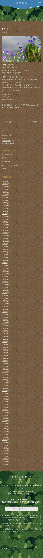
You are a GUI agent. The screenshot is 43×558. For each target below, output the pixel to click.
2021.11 (4, 336)
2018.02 (4, 459)
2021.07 (4, 347)
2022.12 (4, 301)
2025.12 (4, 203)
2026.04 (4, 192)
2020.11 (4, 369)
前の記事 (8, 122)
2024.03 (4, 260)
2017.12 (4, 464)
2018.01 (4, 461)
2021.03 (4, 358)
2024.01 (4, 265)
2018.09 (4, 440)
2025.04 (4, 225)
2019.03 (4, 423)
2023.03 (4, 293)
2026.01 (4, 200)
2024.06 (4, 252)
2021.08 (4, 344)
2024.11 (4, 238)
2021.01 (4, 363)
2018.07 (4, 445)
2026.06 (4, 186)
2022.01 (4, 331)
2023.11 (4, 271)
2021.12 (4, 333)
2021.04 (4, 355)
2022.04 (4, 323)
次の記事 (34, 122)
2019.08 (4, 410)
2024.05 (4, 255)
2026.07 (4, 184)
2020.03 (4, 391)
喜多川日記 (5, 143)
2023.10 (4, 274)
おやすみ (5, 169)
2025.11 (4, 205)
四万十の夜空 (6, 161)
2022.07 (4, 314)
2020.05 (4, 385)
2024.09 (4, 244)
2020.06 (4, 382)
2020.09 (4, 374)
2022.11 (4, 304)
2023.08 (4, 279)
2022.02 (4, 328)
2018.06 (4, 448)
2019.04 (4, 421)
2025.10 (4, 208)
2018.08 (4, 442)
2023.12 (4, 268)
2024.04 (4, 257)
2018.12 (4, 432)
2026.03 (4, 195)
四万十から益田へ (8, 154)
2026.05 (4, 189)
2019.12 (4, 399)
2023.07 (4, 282)
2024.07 (4, 249)
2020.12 (4, 366)
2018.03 (4, 456)
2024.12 (4, 235)
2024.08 (4, 246)
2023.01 (4, 298)
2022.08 (4, 312)
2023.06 (4, 284)
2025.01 (4, 233)
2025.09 (4, 211)
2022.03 (4, 325)
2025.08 (4, 214)
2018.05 (4, 451)
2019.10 (4, 404)
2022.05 (4, 320)
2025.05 (4, 222)
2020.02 (4, 393)
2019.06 (4, 415)
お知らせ (5, 135)
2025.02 (4, 230)
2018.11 (4, 434)
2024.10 (4, 241)
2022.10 (4, 306)
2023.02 (4, 295)
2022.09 (4, 309)
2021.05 (4, 353)
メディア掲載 (6, 141)
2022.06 (4, 317)
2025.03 (4, 227)
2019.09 (4, 407)
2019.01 (4, 429)
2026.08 (4, 181)
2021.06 (4, 350)
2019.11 (4, 402)
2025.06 (4, 219)
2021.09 (4, 342)
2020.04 (4, 388)
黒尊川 (4, 158)
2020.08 (4, 377)
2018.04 (4, 453)
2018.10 (4, 437)
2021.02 (4, 361)
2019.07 (4, 412)
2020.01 (4, 396)
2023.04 (4, 290)
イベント (5, 138)
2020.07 (4, 380)
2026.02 (4, 197)
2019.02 (4, 426)
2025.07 (4, 216)
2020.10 (4, 372)
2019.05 (4, 418)
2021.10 (4, 339)
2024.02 (4, 263)
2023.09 (4, 276)
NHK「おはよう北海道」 (10, 165)
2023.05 (4, 287)
